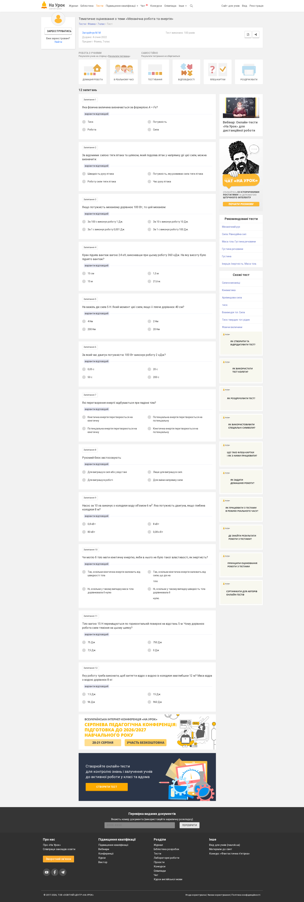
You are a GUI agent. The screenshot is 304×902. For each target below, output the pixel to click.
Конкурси (156, 5)
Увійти (58, 41)
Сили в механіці (231, 282)
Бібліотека (87, 5)
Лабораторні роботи (166, 857)
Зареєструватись (59, 31)
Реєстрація (256, 5)
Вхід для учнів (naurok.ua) (224, 845)
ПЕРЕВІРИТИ (189, 825)
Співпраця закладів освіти (59, 849)
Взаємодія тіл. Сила (233, 312)
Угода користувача (195, 895)
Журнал (73, 5)
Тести (99, 5)
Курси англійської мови (168, 879)
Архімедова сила (232, 297)
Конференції (105, 853)
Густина (226, 256)
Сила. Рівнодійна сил (234, 234)
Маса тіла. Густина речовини (239, 241)
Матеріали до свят (220, 849)
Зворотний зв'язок (58, 859)
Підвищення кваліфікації (121, 5)
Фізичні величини (232, 327)
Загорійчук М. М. (91, 32)
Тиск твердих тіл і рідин (236, 319)
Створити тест (106, 786)
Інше (182, 5)
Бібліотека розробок (166, 849)
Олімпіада (170, 5)
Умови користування (218, 895)
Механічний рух (231, 226)
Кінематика (229, 290)
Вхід (244, 5)
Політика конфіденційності (246, 895)
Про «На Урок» (52, 845)
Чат (144, 5)
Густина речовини (232, 249)
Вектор (102, 862)
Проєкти (159, 862)
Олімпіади (160, 870)
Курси (102, 857)
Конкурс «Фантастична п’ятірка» (229, 853)
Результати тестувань (118, 56)
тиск (224, 305)
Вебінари (103, 849)
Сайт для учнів (230, 5)
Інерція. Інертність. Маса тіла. (239, 263)
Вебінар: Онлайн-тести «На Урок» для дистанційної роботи (240, 126)
